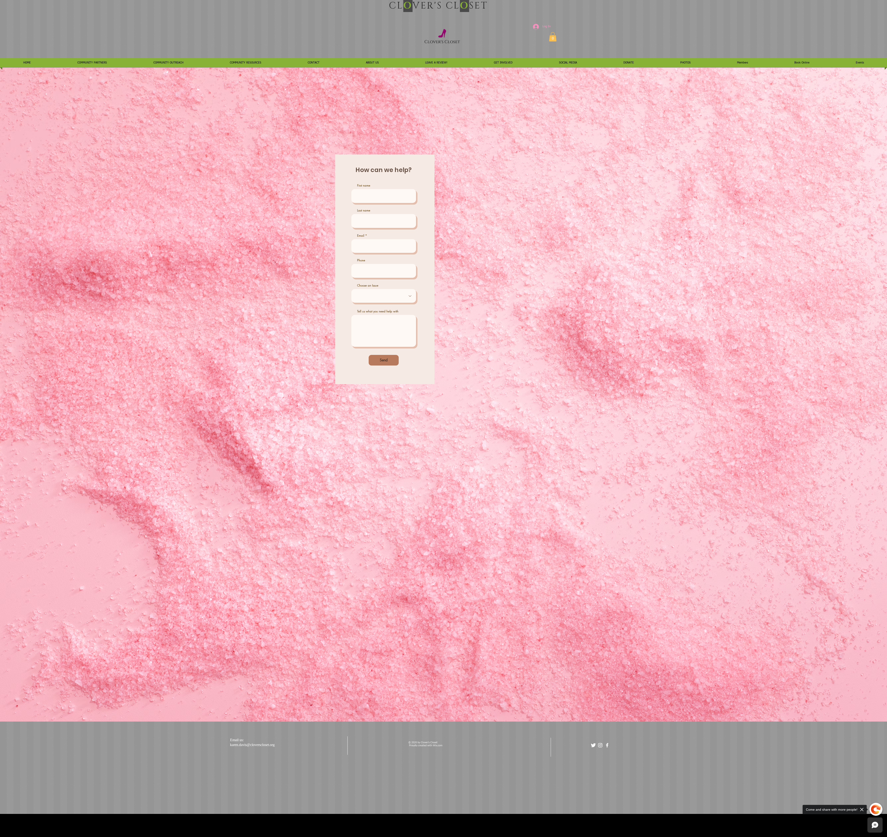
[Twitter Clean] (593, 745)
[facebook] (607, 745)
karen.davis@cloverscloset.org (252, 745)
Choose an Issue (367, 285)
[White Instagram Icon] (600, 745)
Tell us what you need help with (377, 311)
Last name (363, 210)
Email (360, 235)
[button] (553, 37)
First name (363, 185)
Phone (361, 260)
